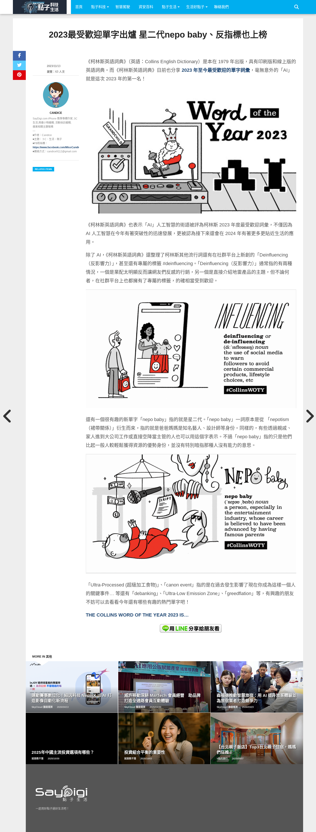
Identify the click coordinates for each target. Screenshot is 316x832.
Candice (56, 112)
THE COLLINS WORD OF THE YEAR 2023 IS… (138, 615)
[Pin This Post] (19, 75)
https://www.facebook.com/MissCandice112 (59, 147)
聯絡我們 (221, 7)
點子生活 (169, 7)
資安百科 (146, 7)
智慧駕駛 (122, 7)
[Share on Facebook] (19, 56)
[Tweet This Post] (19, 65)
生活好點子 (195, 7)
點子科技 (98, 7)
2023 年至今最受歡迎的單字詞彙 (216, 70)
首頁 (79, 7)
